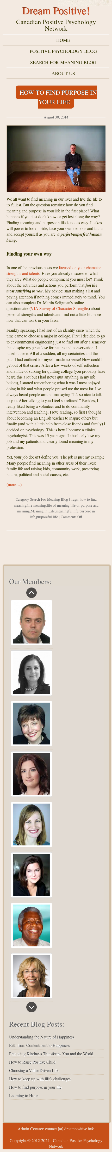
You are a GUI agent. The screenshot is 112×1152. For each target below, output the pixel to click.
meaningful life (67, 511)
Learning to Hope (23, 1095)
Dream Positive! (56, 10)
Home (63, 40)
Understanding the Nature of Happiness (41, 1037)
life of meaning (58, 505)
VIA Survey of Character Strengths (60, 308)
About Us (63, 73)
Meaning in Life (43, 511)
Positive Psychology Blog (63, 51)
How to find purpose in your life (58, 97)
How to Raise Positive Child (32, 1062)
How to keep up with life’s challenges (40, 1078)
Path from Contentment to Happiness (39, 1045)
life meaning (36, 505)
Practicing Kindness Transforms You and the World (51, 1053)
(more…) (14, 484)
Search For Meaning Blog (63, 62)
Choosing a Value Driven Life (33, 1070)
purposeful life (47, 516)
